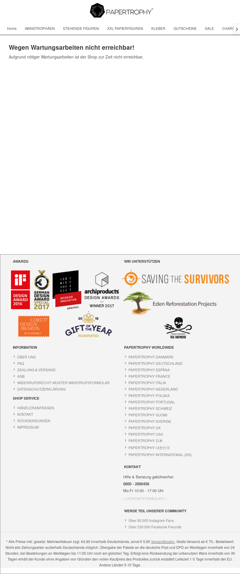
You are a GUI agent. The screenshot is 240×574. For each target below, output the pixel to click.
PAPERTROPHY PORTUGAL (151, 401)
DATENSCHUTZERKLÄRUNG (41, 388)
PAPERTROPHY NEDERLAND (153, 388)
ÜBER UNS (26, 356)
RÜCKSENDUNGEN (33, 420)
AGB (21, 376)
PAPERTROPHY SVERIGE (149, 421)
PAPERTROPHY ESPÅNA (149, 369)
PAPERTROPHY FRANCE (149, 376)
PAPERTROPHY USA (145, 434)
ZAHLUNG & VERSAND (36, 369)
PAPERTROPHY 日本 (145, 440)
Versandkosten (163, 541)
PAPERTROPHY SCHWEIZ (150, 408)
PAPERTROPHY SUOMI (147, 414)
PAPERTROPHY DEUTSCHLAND (155, 363)
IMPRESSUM (28, 427)
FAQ (20, 363)
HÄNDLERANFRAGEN (35, 407)
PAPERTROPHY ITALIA (147, 382)
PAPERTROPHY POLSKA (149, 395)
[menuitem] (12, 28)
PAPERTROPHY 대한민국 (149, 447)
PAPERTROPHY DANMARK (151, 356)
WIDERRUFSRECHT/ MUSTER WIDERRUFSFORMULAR (63, 382)
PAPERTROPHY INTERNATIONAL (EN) (160, 454)
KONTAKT (25, 414)
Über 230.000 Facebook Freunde (154, 526)
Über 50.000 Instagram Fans (151, 520)
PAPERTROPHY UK (144, 427)
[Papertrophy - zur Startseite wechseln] (121, 10)
